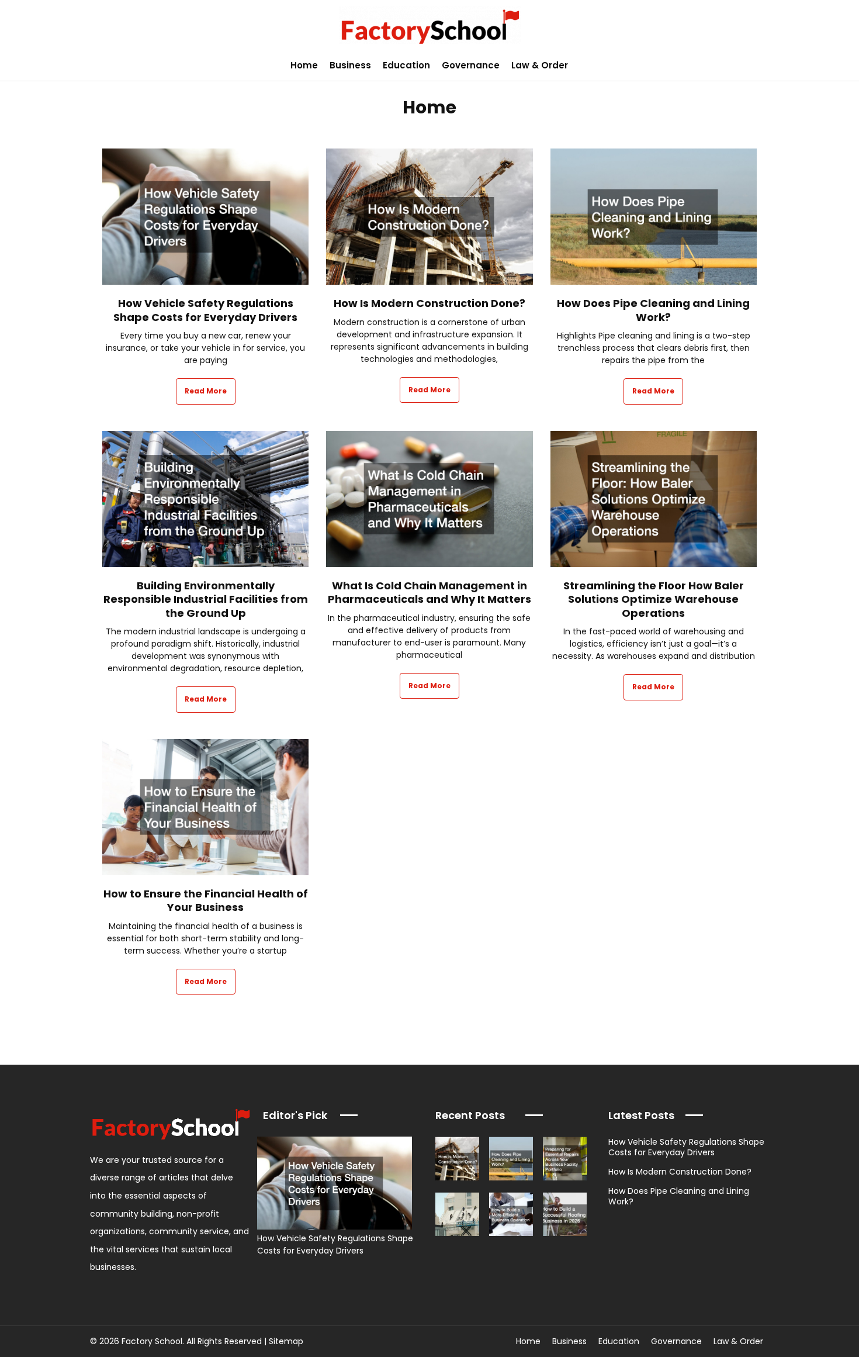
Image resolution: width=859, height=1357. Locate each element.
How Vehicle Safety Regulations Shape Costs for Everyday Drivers (205, 310)
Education (406, 65)
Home (304, 65)
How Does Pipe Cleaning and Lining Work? (653, 310)
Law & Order (539, 65)
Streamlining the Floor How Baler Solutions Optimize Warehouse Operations (653, 599)
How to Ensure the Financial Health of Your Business (205, 900)
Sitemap (286, 1341)
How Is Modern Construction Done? (429, 303)
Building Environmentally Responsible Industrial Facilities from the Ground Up (205, 599)
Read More (206, 391)
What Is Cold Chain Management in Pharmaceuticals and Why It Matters (429, 592)
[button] (843, 65)
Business (350, 65)
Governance (471, 65)
